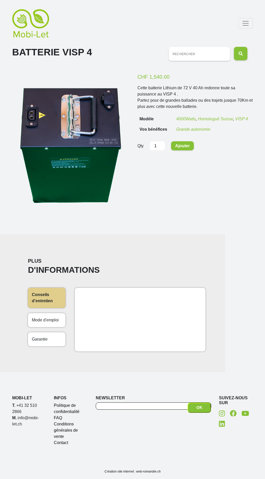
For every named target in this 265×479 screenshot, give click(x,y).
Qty (140, 146)
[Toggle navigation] (245, 23)
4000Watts (186, 119)
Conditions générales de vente (66, 430)
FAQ (58, 418)
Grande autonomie (193, 129)
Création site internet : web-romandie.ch (133, 471)
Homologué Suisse (215, 119)
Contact (61, 442)
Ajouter (182, 146)
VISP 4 (241, 119)
